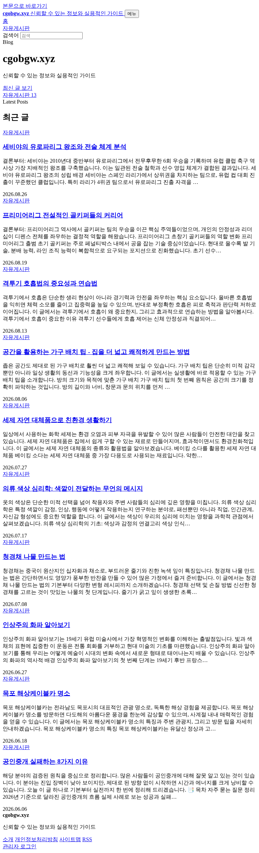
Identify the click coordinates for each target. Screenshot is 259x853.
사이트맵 (70, 839)
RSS (87, 839)
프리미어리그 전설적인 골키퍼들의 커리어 (63, 215)
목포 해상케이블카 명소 (36, 693)
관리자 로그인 (19, 846)
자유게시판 (16, 28)
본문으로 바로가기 (25, 6)
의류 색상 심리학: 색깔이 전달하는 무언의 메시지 (73, 488)
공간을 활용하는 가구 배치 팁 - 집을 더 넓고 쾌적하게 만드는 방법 (96, 351)
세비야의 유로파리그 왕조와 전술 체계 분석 (64, 146)
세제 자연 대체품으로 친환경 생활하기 (57, 419)
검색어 (11, 35)
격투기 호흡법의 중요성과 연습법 (50, 283)
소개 (8, 839)
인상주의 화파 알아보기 (36, 624)
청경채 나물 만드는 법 (34, 556)
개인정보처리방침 (36, 839)
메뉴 (131, 13)
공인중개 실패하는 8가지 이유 (45, 761)
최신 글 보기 (17, 88)
